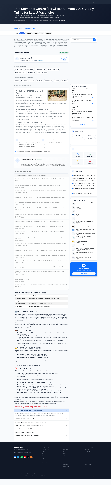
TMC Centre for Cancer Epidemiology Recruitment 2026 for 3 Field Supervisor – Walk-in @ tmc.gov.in (38, 237)
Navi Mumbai (24, 80)
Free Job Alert (66, 466)
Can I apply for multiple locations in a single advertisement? (29, 425)
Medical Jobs (66, 464)
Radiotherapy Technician (53, 69)
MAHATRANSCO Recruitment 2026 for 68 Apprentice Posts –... (82, 95)
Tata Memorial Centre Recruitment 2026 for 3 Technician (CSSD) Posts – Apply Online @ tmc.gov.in (41, 260)
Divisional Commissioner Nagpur (83, 226)
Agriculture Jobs (66, 458)
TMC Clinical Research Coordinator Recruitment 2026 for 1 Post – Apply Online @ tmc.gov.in (39, 221)
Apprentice (28, 33)
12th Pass (90, 135)
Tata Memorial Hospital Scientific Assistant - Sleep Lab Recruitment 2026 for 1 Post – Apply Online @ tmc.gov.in (40, 215)
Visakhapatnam (48, 80)
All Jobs (22, 33)
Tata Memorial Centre (30, 28)
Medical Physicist (29, 69)
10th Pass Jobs (45, 449)
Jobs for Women (66, 462)
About (82, 474)
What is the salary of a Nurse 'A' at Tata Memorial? (27, 435)
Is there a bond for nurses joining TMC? (24, 418)
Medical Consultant (42, 72)
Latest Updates (66, 460)
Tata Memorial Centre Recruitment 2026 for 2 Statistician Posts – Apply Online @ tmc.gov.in (39, 226)
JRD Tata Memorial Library (81, 241)
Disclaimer (91, 474)
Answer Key (87, 453)
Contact (95, 474)
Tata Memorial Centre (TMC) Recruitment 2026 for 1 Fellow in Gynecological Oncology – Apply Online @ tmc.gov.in (40, 272)
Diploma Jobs (45, 455)
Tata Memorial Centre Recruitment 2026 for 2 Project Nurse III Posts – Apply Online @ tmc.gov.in (40, 266)
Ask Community (88, 464)
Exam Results (87, 451)
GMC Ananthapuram (80, 210)
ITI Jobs (44, 453)
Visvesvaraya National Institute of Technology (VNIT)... (83, 106)
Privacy (86, 474)
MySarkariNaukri (19, 2)
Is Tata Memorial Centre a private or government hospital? (29, 410)
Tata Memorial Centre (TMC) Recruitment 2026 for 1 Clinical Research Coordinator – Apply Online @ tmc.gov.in (41, 285)
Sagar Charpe (26, 161)
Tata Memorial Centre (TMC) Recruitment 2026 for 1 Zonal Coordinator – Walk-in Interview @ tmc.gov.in (39, 208)
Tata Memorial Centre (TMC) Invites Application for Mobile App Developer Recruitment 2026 (39, 231)
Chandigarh (39, 80)
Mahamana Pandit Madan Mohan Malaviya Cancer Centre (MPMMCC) (85, 203)
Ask (71, 2)
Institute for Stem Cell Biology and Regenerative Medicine (83, 237)
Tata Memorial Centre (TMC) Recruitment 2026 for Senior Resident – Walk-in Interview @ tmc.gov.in (39, 57)
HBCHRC (77, 214)
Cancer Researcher (40, 69)
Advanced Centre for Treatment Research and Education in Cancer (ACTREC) (85, 249)
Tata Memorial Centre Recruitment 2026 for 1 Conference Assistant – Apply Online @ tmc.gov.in (40, 255)
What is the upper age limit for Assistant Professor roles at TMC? (30, 422)
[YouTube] (25, 457)
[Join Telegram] (18, 457)
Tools (79, 2)
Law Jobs (44, 460)
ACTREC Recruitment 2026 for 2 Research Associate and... (82, 118)
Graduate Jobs (45, 462)
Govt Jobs (20, 28)
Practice (75, 2)
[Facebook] (15, 457)
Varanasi (32, 80)
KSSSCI (77, 207)
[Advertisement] (83, 63)
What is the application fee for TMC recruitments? (27, 429)
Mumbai (17, 80)
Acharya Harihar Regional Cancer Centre (85, 229)
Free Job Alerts (85, 2)
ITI (77, 138)
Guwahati (56, 80)
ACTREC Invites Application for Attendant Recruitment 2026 (82, 112)
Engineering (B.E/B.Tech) (47, 458)
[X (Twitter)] (28, 457)
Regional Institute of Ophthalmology (84, 257)
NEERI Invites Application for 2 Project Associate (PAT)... (84, 89)
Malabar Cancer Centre (81, 244)
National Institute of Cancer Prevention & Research (85, 222)
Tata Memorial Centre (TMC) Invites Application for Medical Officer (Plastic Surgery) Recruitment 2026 (40, 179)
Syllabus (86, 455)
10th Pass (78, 135)
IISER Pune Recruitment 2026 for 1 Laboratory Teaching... (83, 101)
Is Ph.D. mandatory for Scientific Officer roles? (26, 439)
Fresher (41, 33)
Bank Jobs (65, 449)
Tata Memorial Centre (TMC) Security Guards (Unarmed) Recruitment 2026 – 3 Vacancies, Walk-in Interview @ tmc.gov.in (40, 191)
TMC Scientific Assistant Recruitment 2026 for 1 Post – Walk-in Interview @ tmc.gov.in (37, 202)
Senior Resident (31, 72)
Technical (35, 33)
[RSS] (31, 457)
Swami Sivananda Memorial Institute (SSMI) (85, 233)
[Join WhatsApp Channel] (21, 457)
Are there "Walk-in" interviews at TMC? (24, 432)
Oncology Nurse (18, 69)
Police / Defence (66, 453)
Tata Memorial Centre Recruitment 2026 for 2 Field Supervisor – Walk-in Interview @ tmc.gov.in (40, 197)
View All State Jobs (84, 124)
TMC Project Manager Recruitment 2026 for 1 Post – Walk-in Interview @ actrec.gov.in (37, 185)
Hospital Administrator (20, 72)
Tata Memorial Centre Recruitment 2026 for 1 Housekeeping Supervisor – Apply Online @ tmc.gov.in (41, 250)
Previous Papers (88, 458)
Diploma (90, 138)
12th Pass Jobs (45, 451)
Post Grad (90, 141)
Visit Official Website (50, 147)
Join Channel (83, 273)
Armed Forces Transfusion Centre (83, 218)
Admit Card (87, 449)
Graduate (78, 141)
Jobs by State (66, 455)
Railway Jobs (93, 2)
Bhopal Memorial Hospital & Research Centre (84, 253)
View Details (64, 59)
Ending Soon (48, 33)
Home (67, 2)
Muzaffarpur (64, 80)
